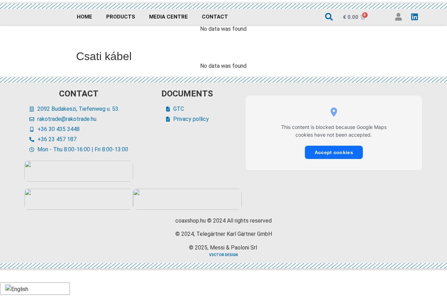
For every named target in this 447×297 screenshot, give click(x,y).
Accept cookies (334, 152)
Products (120, 17)
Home (84, 17)
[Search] (329, 17)
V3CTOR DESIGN (223, 255)
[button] (34, 289)
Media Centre (168, 17)
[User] (398, 17)
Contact (215, 17)
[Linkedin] (414, 17)
